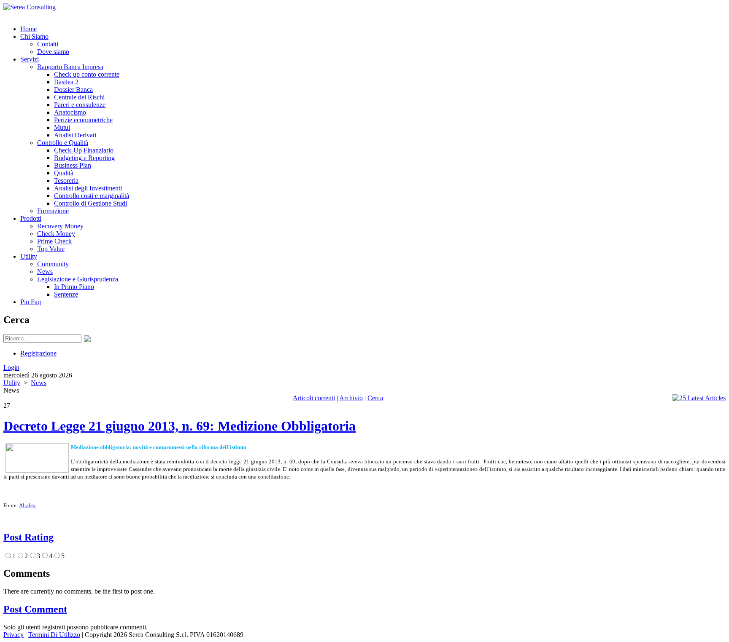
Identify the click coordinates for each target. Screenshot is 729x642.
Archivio (351, 397)
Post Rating (28, 537)
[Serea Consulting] (29, 7)
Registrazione (38, 353)
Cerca (375, 397)
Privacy (13, 634)
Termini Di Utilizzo (54, 634)
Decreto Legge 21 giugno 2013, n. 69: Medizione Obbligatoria (179, 425)
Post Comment (35, 609)
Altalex (27, 505)
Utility (11, 382)
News (38, 382)
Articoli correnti (314, 397)
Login (11, 367)
